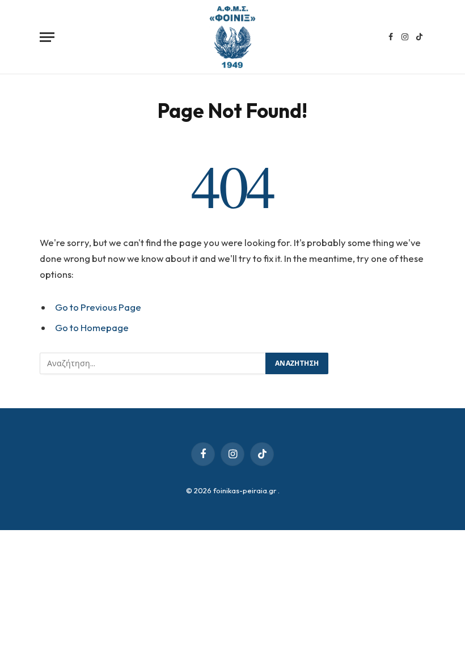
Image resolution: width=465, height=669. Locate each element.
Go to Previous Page (98, 307)
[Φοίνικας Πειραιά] (232, 37)
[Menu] (47, 37)
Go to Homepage (92, 327)
